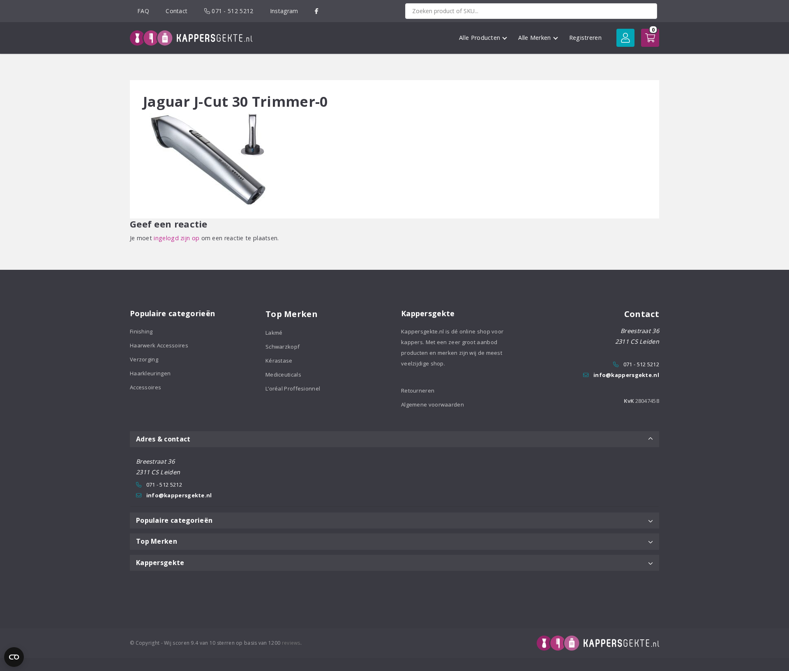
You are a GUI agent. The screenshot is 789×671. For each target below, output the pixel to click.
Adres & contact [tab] (163, 439)
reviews (291, 642)
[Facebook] (316, 11)
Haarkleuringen (150, 373)
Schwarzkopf (282, 346)
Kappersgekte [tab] (160, 562)
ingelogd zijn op (176, 238)
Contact (176, 11)
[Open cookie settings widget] (14, 657)
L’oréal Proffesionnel (292, 388)
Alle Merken (534, 37)
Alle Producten (479, 37)
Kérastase (279, 360)
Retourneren (417, 390)
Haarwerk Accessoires (159, 345)
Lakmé (274, 332)
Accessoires (145, 387)
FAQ (143, 11)
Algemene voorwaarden (432, 404)
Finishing (141, 331)
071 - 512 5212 (232, 11)
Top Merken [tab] (156, 541)
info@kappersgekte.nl (626, 375)
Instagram (284, 11)
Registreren (585, 37)
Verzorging (144, 359)
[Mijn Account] (625, 38)
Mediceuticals (283, 374)
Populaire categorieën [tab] (174, 520)
